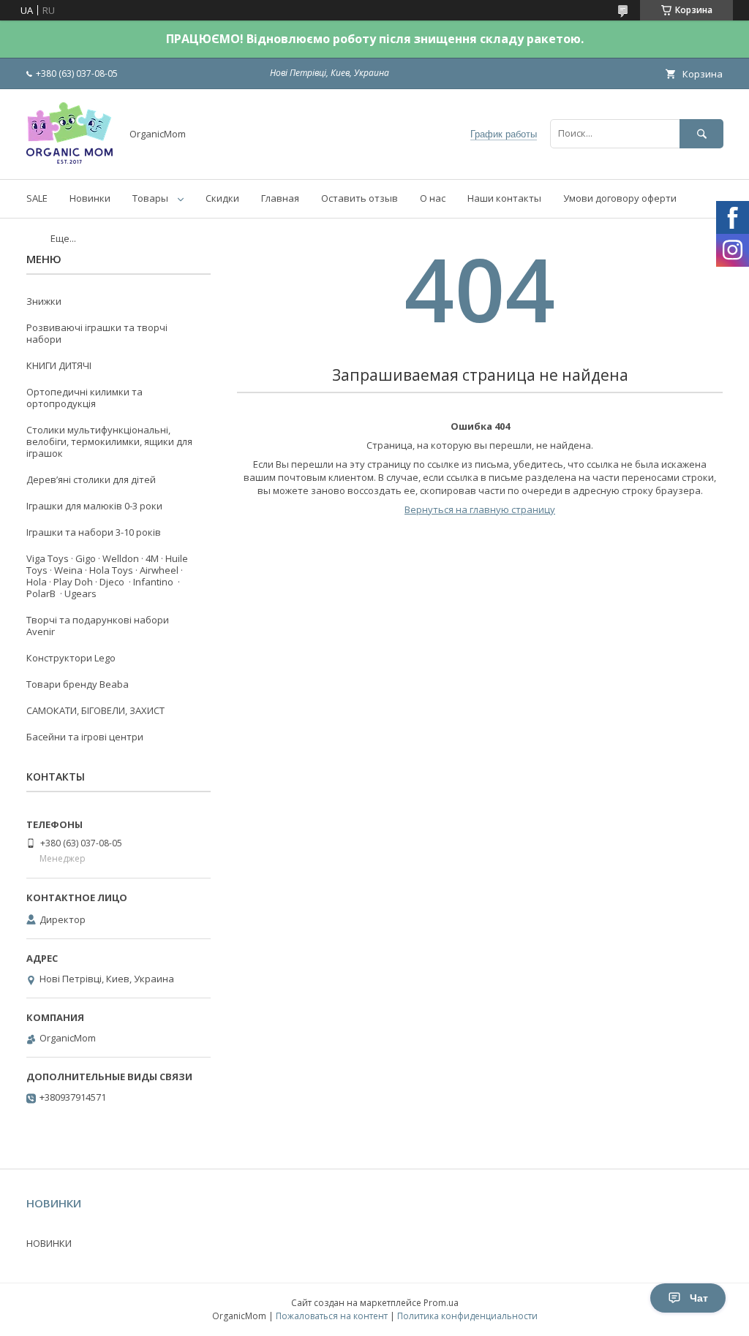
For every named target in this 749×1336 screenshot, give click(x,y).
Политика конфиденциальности (467, 1316)
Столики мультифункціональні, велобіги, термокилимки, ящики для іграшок (109, 441)
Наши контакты (504, 198)
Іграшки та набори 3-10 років (93, 532)
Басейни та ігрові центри (84, 736)
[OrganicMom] (69, 160)
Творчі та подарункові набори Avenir (97, 625)
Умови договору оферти (620, 198)
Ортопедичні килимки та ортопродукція (84, 397)
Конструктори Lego (71, 657)
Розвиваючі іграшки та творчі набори (97, 333)
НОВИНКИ (49, 1243)
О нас (432, 198)
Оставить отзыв (359, 198)
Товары (150, 198)
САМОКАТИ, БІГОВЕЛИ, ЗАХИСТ (95, 710)
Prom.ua (441, 1303)
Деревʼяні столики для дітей (91, 479)
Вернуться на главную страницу (479, 509)
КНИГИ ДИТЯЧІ (58, 365)
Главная (280, 198)
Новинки (89, 198)
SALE (37, 198)
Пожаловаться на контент (332, 1316)
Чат (699, 1298)
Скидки (222, 198)
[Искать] (701, 133)
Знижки (43, 301)
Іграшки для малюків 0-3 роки (94, 505)
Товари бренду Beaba (77, 684)
